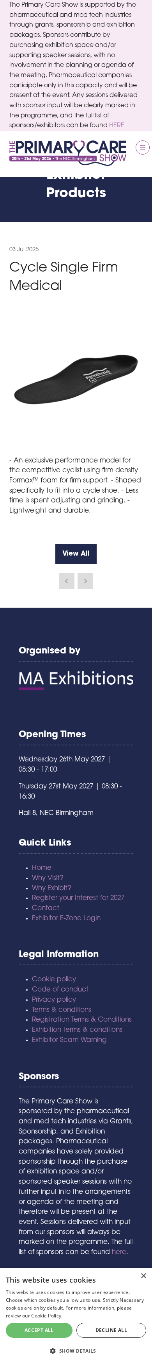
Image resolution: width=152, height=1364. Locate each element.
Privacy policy (54, 1000)
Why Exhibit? (51, 888)
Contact (45, 908)
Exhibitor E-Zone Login (66, 918)
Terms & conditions (61, 1010)
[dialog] (76, 1316)
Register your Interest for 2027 (78, 898)
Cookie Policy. (46, 1315)
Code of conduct (60, 989)
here (119, 1252)
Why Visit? (48, 878)
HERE (116, 125)
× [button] (143, 1276)
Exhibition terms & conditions (77, 1030)
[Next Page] (85, 581)
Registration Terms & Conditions (82, 1020)
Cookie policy (54, 979)
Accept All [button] (39, 1330)
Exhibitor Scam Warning (69, 1040)
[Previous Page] (66, 581)
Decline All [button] (111, 1330)
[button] (143, 147)
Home (41, 868)
